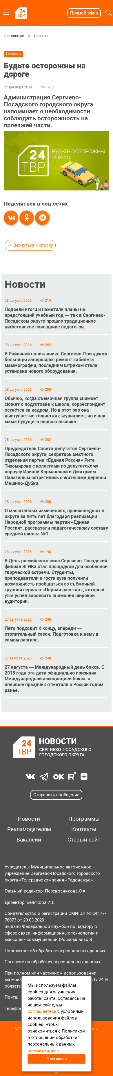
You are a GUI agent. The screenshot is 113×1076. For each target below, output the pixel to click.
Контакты (83, 829)
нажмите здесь (43, 1050)
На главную (14, 36)
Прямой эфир (84, 13)
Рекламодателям (29, 829)
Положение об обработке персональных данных (55, 950)
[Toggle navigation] (6, 11)
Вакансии (29, 840)
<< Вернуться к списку (30, 245)
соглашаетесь (42, 1011)
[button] (108, 13)
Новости (41, 36)
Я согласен (56, 1059)
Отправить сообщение (56, 794)
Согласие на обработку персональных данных (52, 961)
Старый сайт (84, 840)
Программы (84, 819)
